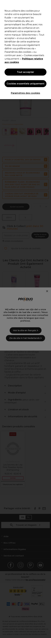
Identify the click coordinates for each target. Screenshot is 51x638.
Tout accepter (25, 72)
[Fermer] (47, 4)
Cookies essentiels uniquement (25, 83)
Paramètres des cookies (25, 93)
